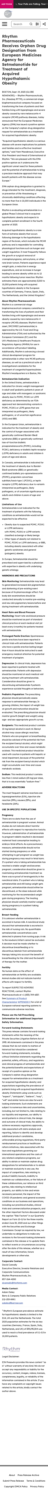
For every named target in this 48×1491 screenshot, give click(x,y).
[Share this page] (44, 24)
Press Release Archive (28, 1475)
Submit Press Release (13, 1481)
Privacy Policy (37, 1486)
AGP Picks (7, 4)
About (12, 1475)
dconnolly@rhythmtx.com (14, 1283)
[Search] (31, 24)
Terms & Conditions (35, 1481)
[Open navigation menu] (4, 24)
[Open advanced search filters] (37, 24)
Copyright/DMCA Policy (16, 1486)
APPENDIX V (24, 1002)
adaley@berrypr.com (12, 1303)
